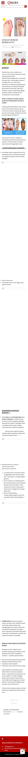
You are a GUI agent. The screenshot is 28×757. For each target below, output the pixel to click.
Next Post (14, 703)
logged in (14, 712)
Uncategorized (6, 47)
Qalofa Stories (19, 45)
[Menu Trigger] (3, 2)
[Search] (25, 6)
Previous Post (14, 700)
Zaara (19, 435)
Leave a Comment (8, 45)
